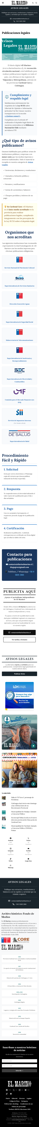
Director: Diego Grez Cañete (19, 1116)
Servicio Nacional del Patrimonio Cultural (19, 268)
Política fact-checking (11, 1104)
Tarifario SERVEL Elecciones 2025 (19, 1109)
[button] (3, 3)
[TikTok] (6, 1094)
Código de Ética (14, 1101)
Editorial (14, 1098)
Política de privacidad (18, 1106)
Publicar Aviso (19, 674)
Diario (8, 1098)
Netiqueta (24, 1101)
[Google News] (10, 1094)
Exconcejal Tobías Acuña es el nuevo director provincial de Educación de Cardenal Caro (24, 820)
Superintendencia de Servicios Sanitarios (19, 286)
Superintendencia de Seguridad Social (19, 322)
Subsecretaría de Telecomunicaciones (19, 340)
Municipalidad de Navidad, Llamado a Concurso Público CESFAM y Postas (24, 828)
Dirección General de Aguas (20, 304)
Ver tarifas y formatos (19, 640)
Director (22, 1098)
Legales (29, 1098)
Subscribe (19, 1070)
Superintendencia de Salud (19, 441)
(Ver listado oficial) (19, 423)
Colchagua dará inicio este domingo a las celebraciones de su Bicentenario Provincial (24, 805)
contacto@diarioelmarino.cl (21, 632)
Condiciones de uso (26, 1104)
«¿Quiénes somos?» (12, 116)
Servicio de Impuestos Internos (19, 420)
